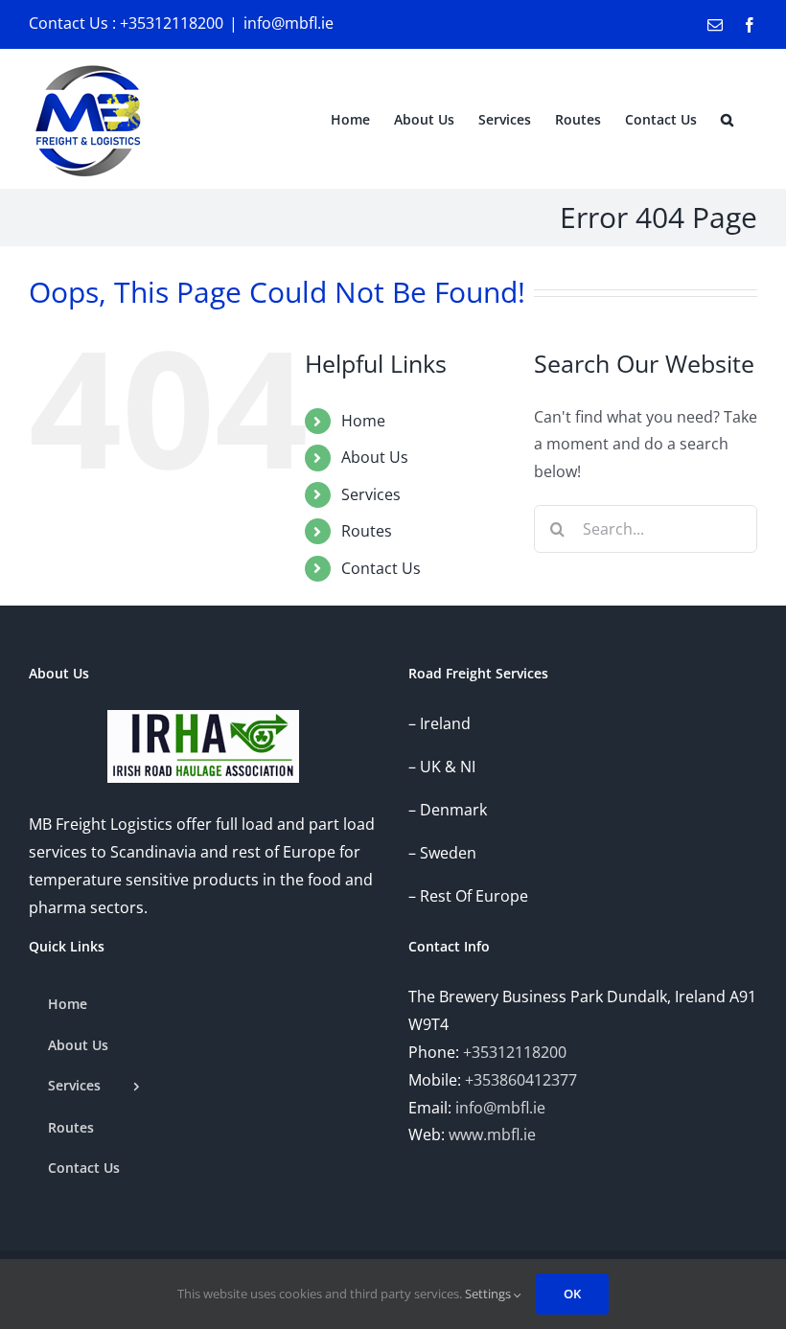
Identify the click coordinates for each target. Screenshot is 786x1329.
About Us (374, 457)
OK (572, 1293)
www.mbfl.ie (492, 1134)
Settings (489, 1293)
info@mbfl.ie (288, 23)
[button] (727, 118)
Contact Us (381, 568)
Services (371, 494)
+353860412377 (521, 1079)
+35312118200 (514, 1052)
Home (363, 420)
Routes (366, 530)
